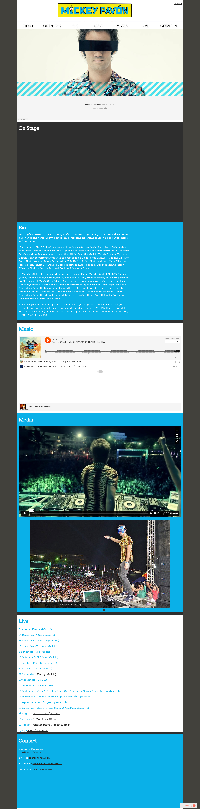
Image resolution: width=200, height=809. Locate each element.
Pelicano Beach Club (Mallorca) (51, 724)
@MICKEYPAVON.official (46, 763)
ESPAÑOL (178, 3)
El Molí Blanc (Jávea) (45, 719)
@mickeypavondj (39, 757)
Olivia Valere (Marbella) (47, 713)
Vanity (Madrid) (46, 674)
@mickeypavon (43, 769)
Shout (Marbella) (37, 730)
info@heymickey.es (31, 752)
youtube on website (188, 805)
